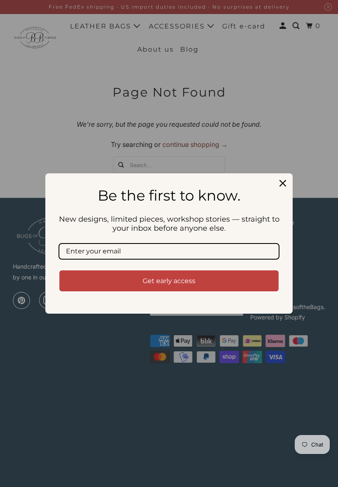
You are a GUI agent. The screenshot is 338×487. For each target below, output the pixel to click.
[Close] (283, 183)
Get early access (169, 281)
